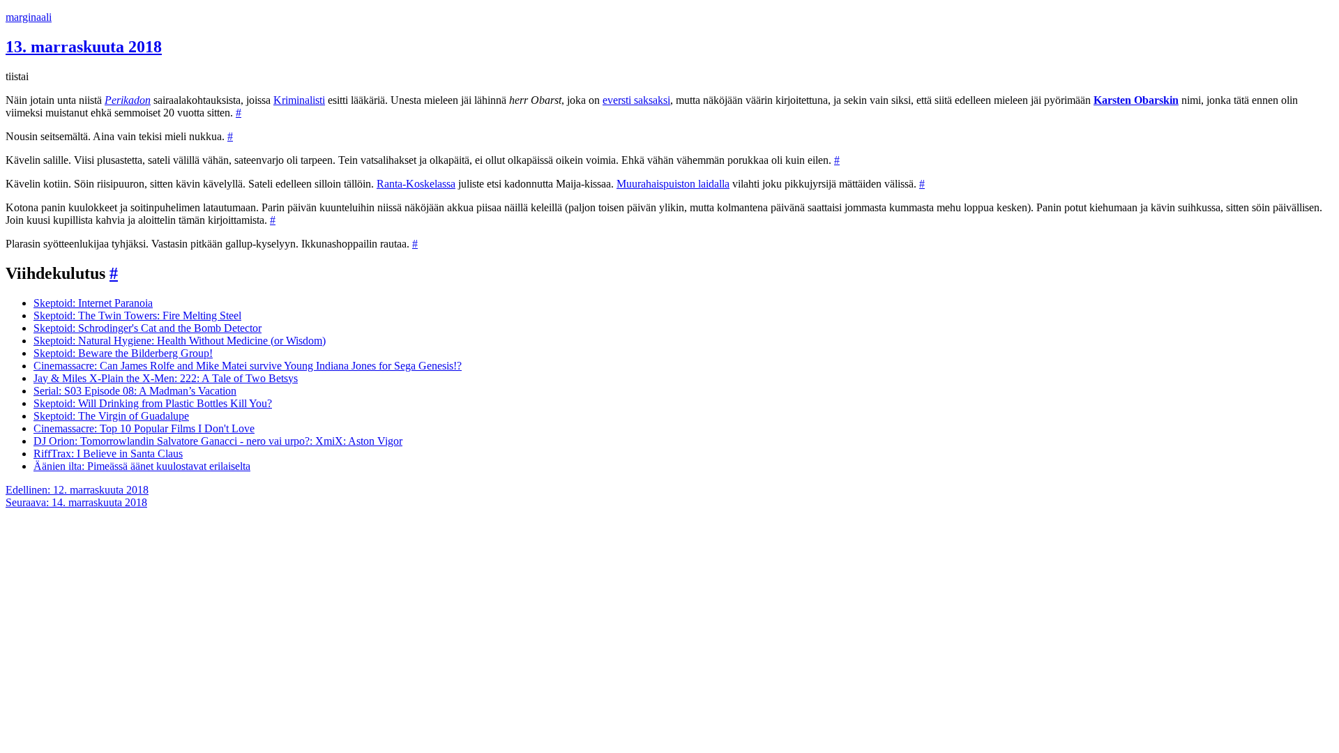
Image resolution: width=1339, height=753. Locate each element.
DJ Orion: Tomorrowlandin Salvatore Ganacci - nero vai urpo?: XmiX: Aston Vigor (217, 441)
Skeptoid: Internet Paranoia (93, 303)
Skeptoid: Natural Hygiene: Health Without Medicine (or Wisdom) (179, 341)
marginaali (29, 17)
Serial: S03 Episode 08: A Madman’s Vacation (134, 391)
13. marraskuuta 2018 (84, 47)
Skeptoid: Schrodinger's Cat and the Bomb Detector (147, 328)
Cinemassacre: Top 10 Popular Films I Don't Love (144, 428)
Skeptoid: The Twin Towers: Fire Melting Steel (137, 315)
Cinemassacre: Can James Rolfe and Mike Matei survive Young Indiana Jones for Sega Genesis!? (247, 366)
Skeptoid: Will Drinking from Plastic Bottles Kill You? (152, 403)
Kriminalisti (299, 100)
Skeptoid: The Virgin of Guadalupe (111, 416)
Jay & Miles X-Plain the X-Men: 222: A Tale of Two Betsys (165, 378)
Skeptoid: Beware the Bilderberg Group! (123, 353)
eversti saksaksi (636, 100)
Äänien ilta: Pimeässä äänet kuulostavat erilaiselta (141, 466)
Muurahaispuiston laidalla (672, 184)
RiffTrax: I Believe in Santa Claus (108, 453)
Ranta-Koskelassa (416, 184)
